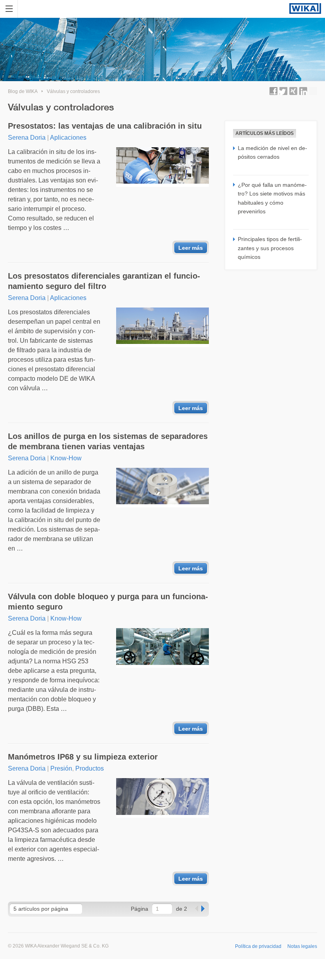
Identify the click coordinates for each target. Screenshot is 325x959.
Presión (61, 768)
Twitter (283, 91)
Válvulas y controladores (73, 91)
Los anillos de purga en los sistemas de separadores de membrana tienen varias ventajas (108, 441)
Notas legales (302, 946)
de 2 (181, 909)
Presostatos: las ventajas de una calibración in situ (105, 126)
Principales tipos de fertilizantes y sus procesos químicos (270, 248)
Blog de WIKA (23, 91)
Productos (89, 768)
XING (293, 91)
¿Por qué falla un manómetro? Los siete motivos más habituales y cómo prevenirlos (272, 198)
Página (139, 909)
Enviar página (313, 91)
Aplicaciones (68, 137)
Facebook (273, 91)
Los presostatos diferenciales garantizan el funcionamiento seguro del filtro (104, 281)
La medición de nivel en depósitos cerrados (272, 152)
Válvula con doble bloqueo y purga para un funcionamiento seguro (108, 601)
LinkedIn (303, 91)
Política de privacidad (258, 946)
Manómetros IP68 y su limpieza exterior (83, 756)
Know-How (66, 458)
